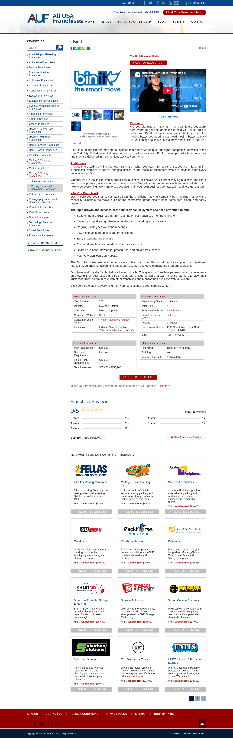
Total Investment (83, 367)
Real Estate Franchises (42, 207)
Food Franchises (38, 119)
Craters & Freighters (181, 482)
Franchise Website (152, 310)
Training (146, 352)
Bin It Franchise (175, 310)
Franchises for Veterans (42, 235)
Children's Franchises (41, 80)
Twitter (103, 319)
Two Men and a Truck (134, 659)
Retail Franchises (39, 212)
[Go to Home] (55, 23)
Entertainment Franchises (43, 100)
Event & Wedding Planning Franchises (44, 107)
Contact (198, 21)
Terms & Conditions (84, 714)
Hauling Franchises (42, 181)
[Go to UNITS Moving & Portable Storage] (185, 647)
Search (32, 714)
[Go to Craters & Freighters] (185, 470)
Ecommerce (186, 733)
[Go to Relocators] (185, 529)
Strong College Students (183, 600)
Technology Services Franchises (40, 224)
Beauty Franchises (39, 67)
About (106, 21)
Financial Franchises (41, 113)
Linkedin (171, 315)
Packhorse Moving (132, 541)
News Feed (170, 3)
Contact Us (54, 714)
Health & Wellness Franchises (39, 138)
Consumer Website (85, 315)
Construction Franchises (42, 90)
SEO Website (175, 733)
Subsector (79, 310)
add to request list (92, 511)
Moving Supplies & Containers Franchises (43, 187)
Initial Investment (83, 348)
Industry (78, 306)
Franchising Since (152, 301)
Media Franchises (39, 168)
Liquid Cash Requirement (81, 361)
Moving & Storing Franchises (38, 174)
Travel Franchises (39, 230)
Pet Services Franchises (42, 194)
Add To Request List (149, 62)
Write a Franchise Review (186, 437)
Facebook (113, 319)
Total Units (147, 306)
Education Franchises (41, 95)
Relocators (175, 541)
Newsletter (176, 3)
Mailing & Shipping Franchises (39, 161)
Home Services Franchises (44, 145)
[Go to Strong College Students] (185, 588)
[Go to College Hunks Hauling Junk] (138, 470)
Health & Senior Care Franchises (41, 130)
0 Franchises (198, 3)
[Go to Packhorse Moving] (138, 529)
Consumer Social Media (84, 321)
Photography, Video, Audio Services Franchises (44, 200)
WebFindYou (200, 733)
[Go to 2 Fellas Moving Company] (91, 470)
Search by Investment (46, 243)
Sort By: (76, 437)
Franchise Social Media (151, 316)
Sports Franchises (39, 217)
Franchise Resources (46, 250)
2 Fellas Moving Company (90, 482)
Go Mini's (80, 541)
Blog (162, 21)
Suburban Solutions (86, 659)
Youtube (125, 319)
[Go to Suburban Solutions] (91, 647)
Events (179, 21)
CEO (144, 334)
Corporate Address (152, 327)
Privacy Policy (116, 714)
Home (89, 21)
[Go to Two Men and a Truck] (138, 647)
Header (202, 723)
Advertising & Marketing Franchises (42, 56)
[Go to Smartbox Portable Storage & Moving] (91, 588)
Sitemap (140, 714)
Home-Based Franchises (43, 150)
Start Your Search (134, 21)
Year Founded (82, 301)
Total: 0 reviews (195, 412)
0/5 (75, 410)
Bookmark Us (164, 714)
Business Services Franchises (39, 74)
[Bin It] (97, 107)
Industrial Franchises (40, 155)
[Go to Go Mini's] (91, 529)
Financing (147, 348)
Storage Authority (132, 600)
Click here (163, 386)
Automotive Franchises (42, 62)
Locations (79, 327)
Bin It (102, 315)
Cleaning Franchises (40, 85)
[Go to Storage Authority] (138, 588)
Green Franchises (39, 124)
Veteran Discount (151, 357)
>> (203, 698)
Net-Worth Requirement (81, 354)
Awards (146, 322)
